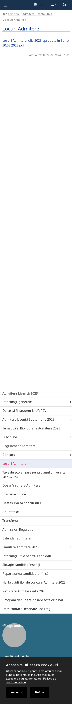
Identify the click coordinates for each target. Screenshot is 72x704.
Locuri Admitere (15, 20)
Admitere (14, 14)
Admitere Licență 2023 (37, 14)
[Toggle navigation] (5, 4)
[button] (54, 4)
